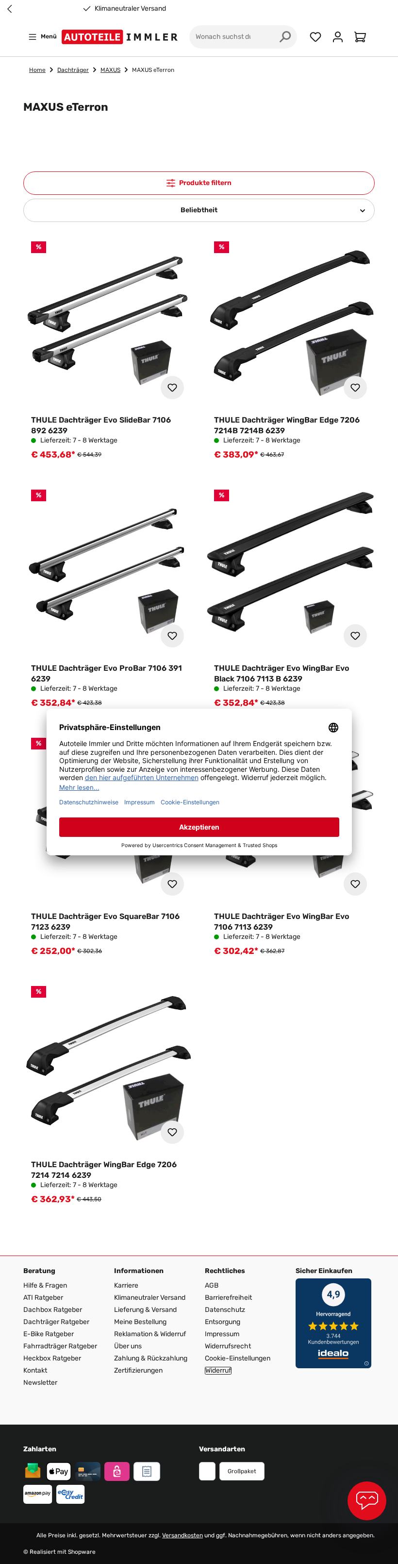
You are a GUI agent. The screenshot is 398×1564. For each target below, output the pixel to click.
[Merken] (172, 387)
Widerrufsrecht (228, 1346)
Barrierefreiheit (228, 1297)
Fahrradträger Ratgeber (60, 1346)
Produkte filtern (205, 183)
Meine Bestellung (140, 1322)
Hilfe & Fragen (45, 1285)
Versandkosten (182, 1535)
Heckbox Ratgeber (52, 1358)
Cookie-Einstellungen (237, 1358)
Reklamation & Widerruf (150, 1334)
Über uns (128, 1346)
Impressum (222, 1334)
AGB (211, 1285)
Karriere (126, 1285)
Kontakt (35, 1370)
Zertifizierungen (138, 1370)
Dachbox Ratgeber (52, 1310)
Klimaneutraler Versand (130, 9)
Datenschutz (225, 1310)
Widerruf (218, 1371)
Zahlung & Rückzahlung (150, 1358)
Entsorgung (222, 1322)
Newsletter (40, 1382)
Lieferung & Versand (145, 1310)
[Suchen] (285, 37)
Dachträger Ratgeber (56, 1322)
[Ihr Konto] (337, 37)
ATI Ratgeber (43, 1297)
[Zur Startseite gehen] (122, 37)
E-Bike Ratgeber (48, 1334)
